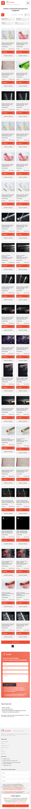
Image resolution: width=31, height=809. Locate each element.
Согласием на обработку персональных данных (14, 690)
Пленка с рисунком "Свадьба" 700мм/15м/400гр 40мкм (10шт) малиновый (8, 625)
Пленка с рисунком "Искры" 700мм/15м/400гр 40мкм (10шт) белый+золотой (8, 318)
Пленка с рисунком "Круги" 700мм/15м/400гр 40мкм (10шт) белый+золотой (7, 379)
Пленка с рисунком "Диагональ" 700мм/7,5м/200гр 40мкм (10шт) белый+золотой (21, 257)
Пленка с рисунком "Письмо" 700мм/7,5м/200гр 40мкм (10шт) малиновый (22, 471)
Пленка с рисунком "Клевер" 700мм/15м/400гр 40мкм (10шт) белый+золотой (8, 348)
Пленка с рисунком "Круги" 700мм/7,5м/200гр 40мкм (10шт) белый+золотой (22, 379)
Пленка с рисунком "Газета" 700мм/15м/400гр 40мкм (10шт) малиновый (8, 165)
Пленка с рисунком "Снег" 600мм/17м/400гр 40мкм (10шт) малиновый (22, 74)
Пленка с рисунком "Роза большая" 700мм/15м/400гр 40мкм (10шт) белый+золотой (8, 501)
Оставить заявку (8, 684)
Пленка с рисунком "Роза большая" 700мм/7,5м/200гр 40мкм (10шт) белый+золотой (22, 501)
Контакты (3, 753)
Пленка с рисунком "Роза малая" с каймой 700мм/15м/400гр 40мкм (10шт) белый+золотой (7, 563)
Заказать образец (8, 55)
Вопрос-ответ (4, 747)
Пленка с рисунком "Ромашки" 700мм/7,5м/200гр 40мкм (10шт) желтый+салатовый (22, 594)
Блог (2, 749)
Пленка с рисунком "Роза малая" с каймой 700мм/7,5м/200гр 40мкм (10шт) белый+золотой (21, 563)
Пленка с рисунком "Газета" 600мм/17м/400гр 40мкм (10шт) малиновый (22, 43)
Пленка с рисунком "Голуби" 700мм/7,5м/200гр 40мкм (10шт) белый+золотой (22, 195)
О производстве (4, 741)
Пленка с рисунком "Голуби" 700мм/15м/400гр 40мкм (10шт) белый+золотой (8, 195)
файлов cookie (7, 799)
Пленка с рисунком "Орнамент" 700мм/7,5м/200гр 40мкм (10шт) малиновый (21, 440)
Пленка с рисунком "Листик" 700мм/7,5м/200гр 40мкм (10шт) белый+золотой (22, 409)
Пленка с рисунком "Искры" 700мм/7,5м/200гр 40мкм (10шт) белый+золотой (22, 318)
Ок (15, 805)
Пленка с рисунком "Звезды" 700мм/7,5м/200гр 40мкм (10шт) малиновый (22, 287)
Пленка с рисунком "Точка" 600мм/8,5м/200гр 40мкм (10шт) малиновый (22, 104)
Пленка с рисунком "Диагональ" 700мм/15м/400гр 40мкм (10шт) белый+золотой (7, 257)
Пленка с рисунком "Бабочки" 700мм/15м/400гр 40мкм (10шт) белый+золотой (8, 134)
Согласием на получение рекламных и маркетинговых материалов (15, 692)
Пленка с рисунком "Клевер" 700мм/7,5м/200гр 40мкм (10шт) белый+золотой (22, 348)
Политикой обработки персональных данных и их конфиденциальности (15, 695)
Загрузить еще (15, 642)
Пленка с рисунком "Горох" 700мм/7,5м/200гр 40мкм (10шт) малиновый (22, 226)
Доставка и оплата (5, 745)
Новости (3, 751)
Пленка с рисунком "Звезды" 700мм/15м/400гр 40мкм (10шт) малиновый (8, 287)
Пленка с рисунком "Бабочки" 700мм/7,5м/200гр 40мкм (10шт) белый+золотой (22, 134)
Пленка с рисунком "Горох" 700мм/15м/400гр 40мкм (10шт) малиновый (8, 226)
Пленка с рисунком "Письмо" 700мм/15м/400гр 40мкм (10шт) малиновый (8, 471)
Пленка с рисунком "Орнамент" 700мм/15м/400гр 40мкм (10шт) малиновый (8, 439)
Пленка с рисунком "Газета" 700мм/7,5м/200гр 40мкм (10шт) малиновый (22, 165)
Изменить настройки (21, 802)
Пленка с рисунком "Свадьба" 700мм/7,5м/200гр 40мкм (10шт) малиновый (22, 625)
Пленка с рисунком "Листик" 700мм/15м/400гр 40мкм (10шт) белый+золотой (8, 409)
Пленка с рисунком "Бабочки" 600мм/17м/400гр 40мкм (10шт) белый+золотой (8, 43)
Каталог (3, 743)
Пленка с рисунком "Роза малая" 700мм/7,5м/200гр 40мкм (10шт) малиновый (22, 531)
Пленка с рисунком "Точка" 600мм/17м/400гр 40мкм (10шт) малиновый (7, 104)
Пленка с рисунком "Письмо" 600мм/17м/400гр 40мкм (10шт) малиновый (8, 74)
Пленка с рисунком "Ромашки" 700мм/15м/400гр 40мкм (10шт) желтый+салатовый (8, 594)
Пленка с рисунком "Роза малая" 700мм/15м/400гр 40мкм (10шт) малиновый (7, 531)
